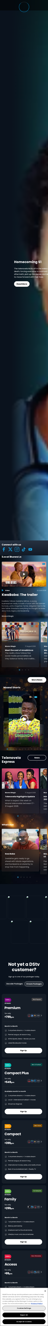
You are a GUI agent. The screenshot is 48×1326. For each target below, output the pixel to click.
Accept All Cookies (23, 1322)
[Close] (45, 1291)
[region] (24, 1307)
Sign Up (23, 1050)
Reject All (24, 1315)
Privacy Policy (37, 1303)
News (37, 757)
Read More (9, 284)
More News (37, 680)
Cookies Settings (24, 1308)
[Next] (42, 719)
